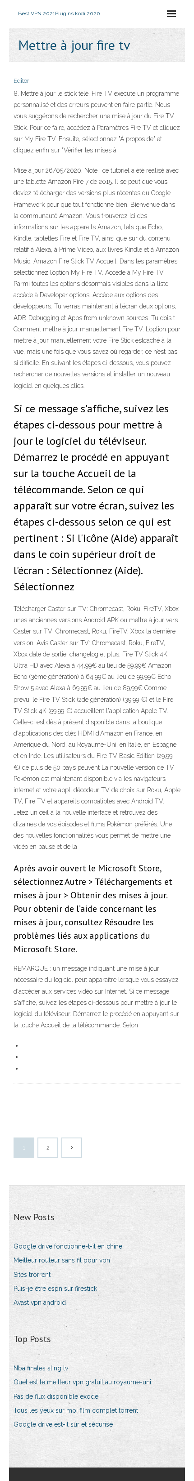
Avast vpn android (40, 1302)
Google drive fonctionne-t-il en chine (68, 1246)
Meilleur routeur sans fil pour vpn (62, 1260)
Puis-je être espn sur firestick (55, 1288)
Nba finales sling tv (41, 1368)
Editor (21, 80)
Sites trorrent (32, 1274)
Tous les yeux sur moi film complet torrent (76, 1410)
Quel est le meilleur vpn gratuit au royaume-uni (82, 1382)
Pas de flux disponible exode (56, 1396)
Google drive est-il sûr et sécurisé (63, 1424)
